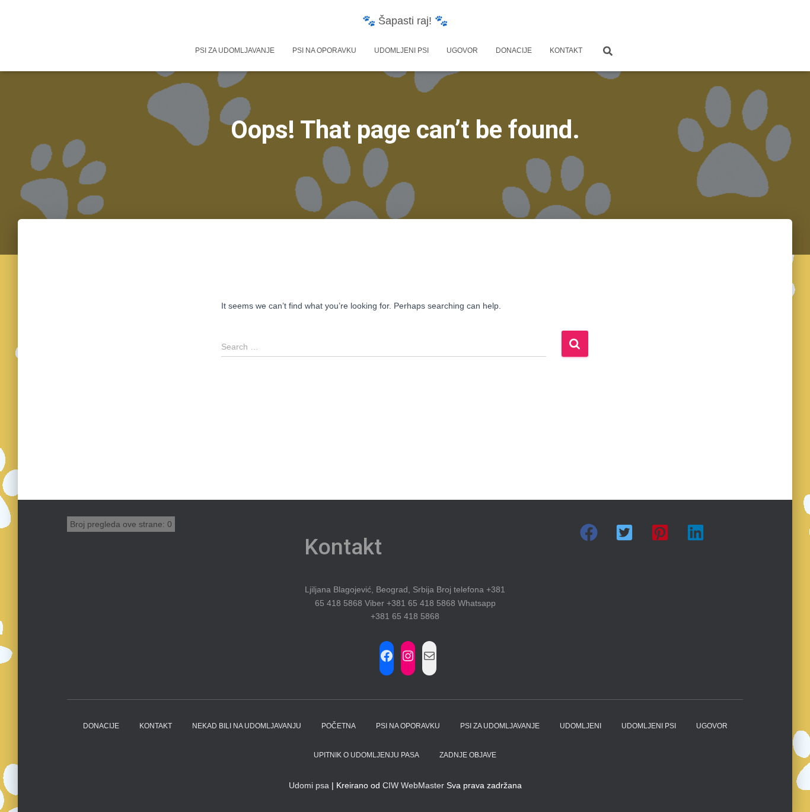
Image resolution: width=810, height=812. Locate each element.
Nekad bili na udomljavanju (246, 726)
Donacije (514, 50)
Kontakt (566, 50)
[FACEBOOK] (387, 656)
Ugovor (462, 50)
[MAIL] (429, 656)
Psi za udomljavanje (235, 50)
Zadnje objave (467, 755)
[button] (589, 532)
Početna (338, 726)
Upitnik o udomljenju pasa (366, 755)
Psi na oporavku (324, 50)
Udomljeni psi (401, 50)
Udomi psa (309, 785)
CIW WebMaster (413, 785)
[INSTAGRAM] (408, 656)
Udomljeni (580, 726)
